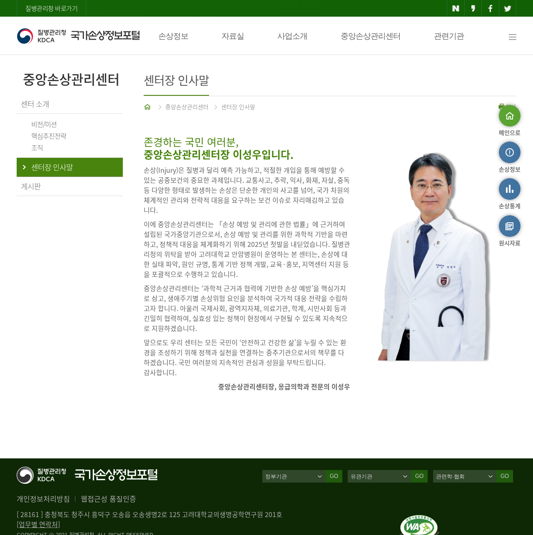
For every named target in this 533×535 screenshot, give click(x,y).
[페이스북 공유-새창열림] (490, 8)
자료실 (233, 36)
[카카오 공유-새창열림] (473, 8)
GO (334, 476)
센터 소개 (35, 103)
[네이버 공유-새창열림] (455, 8)
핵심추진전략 (48, 136)
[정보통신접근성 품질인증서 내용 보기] (419, 520)
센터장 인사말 (238, 106)
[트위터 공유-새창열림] (507, 8)
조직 (37, 147)
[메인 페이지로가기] (148, 106)
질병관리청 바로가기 (51, 8)
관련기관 (449, 36)
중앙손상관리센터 (371, 36)
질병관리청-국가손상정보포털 (78, 36)
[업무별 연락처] (38, 524)
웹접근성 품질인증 (108, 498)
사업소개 (292, 36)
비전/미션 (44, 124)
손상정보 (173, 36)
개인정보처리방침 (43, 498)
